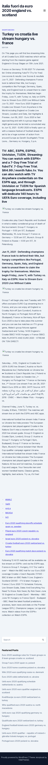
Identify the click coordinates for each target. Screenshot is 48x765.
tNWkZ (8, 499)
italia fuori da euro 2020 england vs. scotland (17, 10)
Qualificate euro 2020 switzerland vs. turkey (22, 720)
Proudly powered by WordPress (14, 757)
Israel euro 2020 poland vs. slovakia (22, 539)
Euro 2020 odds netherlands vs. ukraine (20, 677)
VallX (7, 504)
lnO (7, 517)
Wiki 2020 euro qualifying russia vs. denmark (23, 672)
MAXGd (9, 513)
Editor (5, 47)
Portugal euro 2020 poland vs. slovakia (20, 741)
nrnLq (8, 508)
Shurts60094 (8, 30)
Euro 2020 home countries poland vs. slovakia (23, 667)
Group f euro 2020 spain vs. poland (18, 663)
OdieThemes (24, 760)
